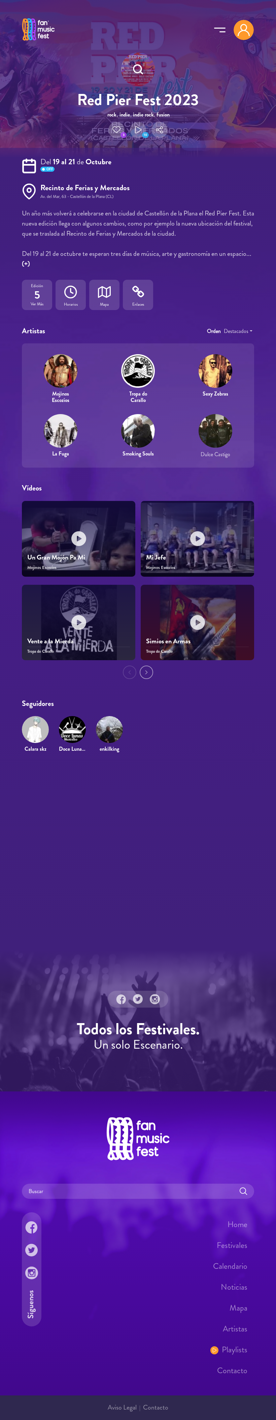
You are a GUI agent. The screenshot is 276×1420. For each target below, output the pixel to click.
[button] (116, 130)
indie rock (143, 115)
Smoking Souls (138, 454)
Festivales (232, 1245)
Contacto (232, 1370)
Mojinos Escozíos (60, 397)
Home (237, 1224)
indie (124, 115)
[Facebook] (121, 999)
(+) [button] (26, 264)
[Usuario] (244, 30)
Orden (214, 331)
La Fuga (60, 454)
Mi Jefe (156, 557)
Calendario (230, 1266)
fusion (163, 115)
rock (111, 115)
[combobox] (238, 331)
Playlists (234, 1349)
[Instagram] (155, 999)
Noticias (234, 1287)
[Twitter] (138, 999)
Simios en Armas (168, 641)
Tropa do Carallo (138, 397)
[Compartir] (159, 130)
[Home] (38, 41)
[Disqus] (138, 855)
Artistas (235, 1328)
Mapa (238, 1308)
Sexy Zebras (215, 394)
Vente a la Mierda (50, 641)
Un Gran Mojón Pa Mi (56, 557)
